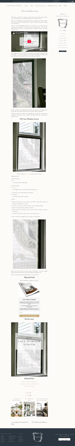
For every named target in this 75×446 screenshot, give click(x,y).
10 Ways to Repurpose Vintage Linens (29, 381)
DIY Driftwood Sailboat (39, 422)
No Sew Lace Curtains (29, 386)
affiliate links (27, 174)
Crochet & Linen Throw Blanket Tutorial (29, 384)
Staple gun (14, 187)
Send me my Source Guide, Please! (29, 315)
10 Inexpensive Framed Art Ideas (19, 423)
